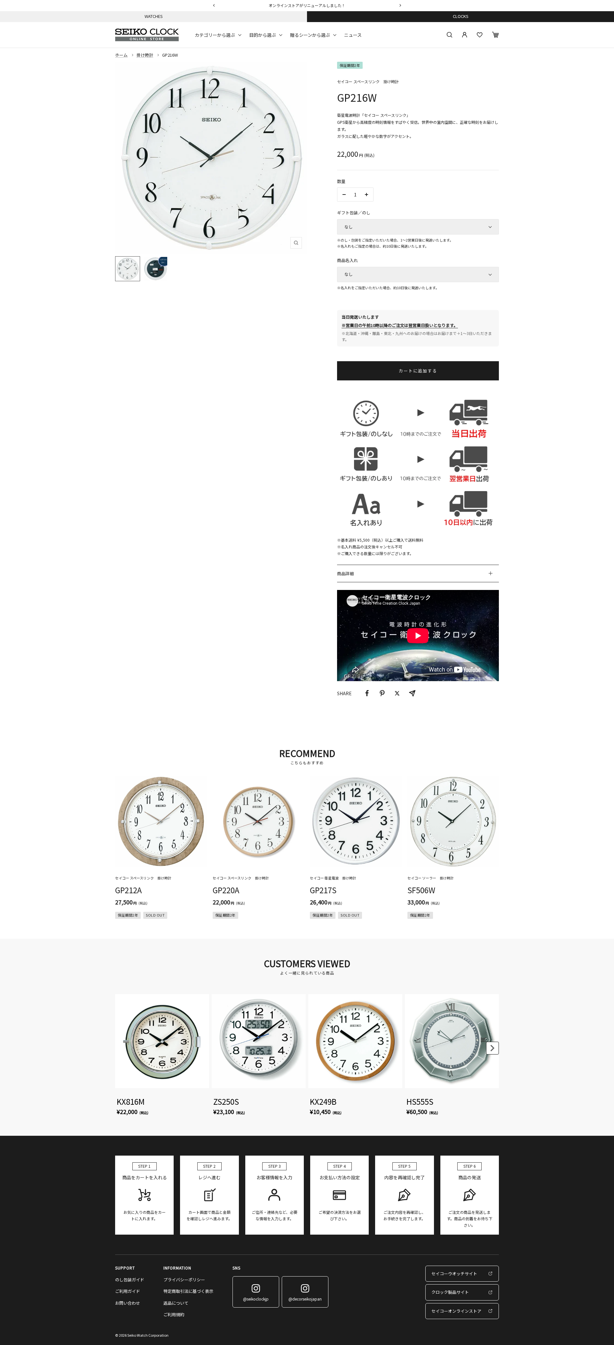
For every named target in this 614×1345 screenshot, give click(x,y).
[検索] (450, 35)
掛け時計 (145, 55)
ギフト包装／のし (353, 213)
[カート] (495, 35)
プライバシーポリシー (184, 1280)
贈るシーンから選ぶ (310, 34)
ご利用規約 (173, 1314)
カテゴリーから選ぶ (215, 34)
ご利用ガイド (127, 1291)
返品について (175, 1303)
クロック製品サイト (450, 1292)
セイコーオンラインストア (456, 1311)
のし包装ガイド (129, 1280)
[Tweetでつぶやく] (397, 693)
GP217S (323, 889)
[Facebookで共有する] (367, 693)
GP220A (226, 889)
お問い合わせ (127, 1303)
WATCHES (154, 16)
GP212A (128, 889)
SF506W (421, 889)
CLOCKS (460, 16)
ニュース (353, 34)
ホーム (121, 55)
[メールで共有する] (412, 693)
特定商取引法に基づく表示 (188, 1291)
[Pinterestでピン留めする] (382, 693)
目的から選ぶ (262, 34)
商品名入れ (347, 260)
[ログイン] (464, 35)
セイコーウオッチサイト (454, 1273)
